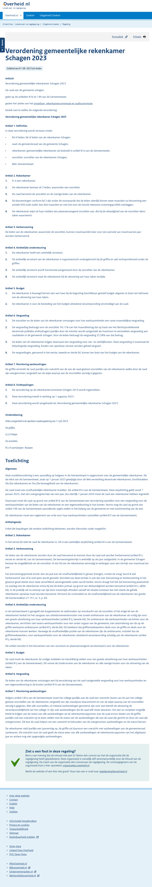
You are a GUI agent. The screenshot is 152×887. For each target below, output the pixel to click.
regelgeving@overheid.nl (113, 771)
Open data (15, 846)
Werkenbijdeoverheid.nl (22, 875)
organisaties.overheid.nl (76, 765)
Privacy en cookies (19, 825)
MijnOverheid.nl (18, 863)
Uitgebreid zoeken (51, 24)
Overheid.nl (11, 16)
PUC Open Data (18, 854)
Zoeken (30, 15)
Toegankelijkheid (18, 829)
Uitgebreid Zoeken (50, 15)
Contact (13, 799)
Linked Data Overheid (21, 850)
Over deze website (19, 795)
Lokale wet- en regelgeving (27, 24)
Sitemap (14, 833)
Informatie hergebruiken (23, 821)
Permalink (117, 36)
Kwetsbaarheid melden (22, 837)
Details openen (2, 45)
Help (12, 807)
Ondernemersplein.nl (21, 871)
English (13, 803)
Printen (137, 36)
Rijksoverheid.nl (18, 867)
